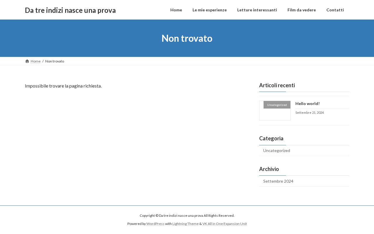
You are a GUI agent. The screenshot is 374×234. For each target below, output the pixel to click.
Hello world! (307, 103)
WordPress (155, 223)
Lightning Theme (185, 223)
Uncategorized (276, 150)
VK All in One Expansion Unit (224, 223)
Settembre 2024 (278, 181)
